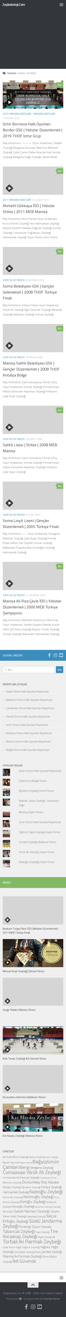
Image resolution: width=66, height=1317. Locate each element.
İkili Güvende (24, 1261)
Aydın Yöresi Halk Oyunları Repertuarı (27, 691)
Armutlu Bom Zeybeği (15, 1157)
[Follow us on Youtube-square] (61, 655)
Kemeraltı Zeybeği (13, 1197)
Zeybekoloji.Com (13, 4)
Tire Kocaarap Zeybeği (30, 1234)
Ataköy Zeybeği (37, 1157)
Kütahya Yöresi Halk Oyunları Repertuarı (29, 733)
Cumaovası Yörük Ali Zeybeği (32, 1172)
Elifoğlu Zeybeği (12, 1187)
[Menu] (61, 4)
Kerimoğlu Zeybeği (38, 1197)
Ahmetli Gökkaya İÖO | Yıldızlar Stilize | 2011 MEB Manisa (29, 209)
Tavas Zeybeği (42, 1232)
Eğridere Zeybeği (31, 1187)
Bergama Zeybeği (41, 1167)
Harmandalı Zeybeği (16, 1192)
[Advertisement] (33, 34)
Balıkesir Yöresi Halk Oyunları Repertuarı (29, 700)
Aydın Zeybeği (51, 1157)
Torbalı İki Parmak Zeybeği (32, 1241)
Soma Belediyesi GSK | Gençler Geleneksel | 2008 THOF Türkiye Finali (30, 292)
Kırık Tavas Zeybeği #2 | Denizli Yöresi (24, 1058)
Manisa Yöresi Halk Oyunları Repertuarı (28, 741)
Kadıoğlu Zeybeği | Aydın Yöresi (36, 862)
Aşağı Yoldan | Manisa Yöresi (19, 1010)
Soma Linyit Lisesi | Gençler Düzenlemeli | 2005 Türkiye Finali (31, 523)
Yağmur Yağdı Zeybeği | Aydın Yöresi (39, 832)
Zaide (38, 1252)
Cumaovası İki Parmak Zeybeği (21, 1177)
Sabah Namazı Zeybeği (32, 1211)
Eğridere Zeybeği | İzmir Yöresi (36, 791)
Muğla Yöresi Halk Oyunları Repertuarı (28, 750)
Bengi (24, 1167)
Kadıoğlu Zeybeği (46, 1191)
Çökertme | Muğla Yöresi (33, 781)
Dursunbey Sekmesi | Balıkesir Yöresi (24, 1097)
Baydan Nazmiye (11, 1162)
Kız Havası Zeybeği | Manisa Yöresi (23, 1136)
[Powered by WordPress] (20, 1299)
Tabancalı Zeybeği (19, 1231)
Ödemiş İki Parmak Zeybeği (22, 1256)
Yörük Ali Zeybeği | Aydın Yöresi (36, 852)
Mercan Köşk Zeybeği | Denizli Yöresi (23, 971)
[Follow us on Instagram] (55, 655)
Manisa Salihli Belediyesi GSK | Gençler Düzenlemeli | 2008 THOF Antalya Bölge (31, 369)
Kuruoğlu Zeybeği (23, 1206)
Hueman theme (52, 1299)
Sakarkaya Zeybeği (36, 1216)
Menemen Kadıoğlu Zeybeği (47, 1206)
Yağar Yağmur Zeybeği (28, 1247)
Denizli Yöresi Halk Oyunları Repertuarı (28, 716)
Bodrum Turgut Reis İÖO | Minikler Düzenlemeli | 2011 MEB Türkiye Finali (30, 931)
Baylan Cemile (26, 1162)
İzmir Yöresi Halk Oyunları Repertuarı (27, 725)
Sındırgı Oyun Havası (35, 1226)
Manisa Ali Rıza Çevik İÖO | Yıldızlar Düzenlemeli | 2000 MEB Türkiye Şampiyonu (32, 607)
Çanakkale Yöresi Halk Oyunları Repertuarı (30, 708)
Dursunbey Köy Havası (40, 1182)
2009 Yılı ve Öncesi (14, 280)
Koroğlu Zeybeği (33, 1201)
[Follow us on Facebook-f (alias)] (49, 655)
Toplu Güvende (46, 1237)
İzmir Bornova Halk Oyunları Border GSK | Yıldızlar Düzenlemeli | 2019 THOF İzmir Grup (32, 130)
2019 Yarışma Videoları (17, 114)
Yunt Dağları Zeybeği (24, 1252)
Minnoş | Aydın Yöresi (31, 812)
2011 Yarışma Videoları (17, 200)
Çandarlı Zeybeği (51, 1251)
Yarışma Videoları (44, 114)
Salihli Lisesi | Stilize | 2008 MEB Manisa (30, 448)
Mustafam (8, 1211)
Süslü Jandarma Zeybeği (32, 1223)
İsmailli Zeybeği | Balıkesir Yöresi (37, 842)
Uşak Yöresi (9, 1247)
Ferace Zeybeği (51, 1186)
